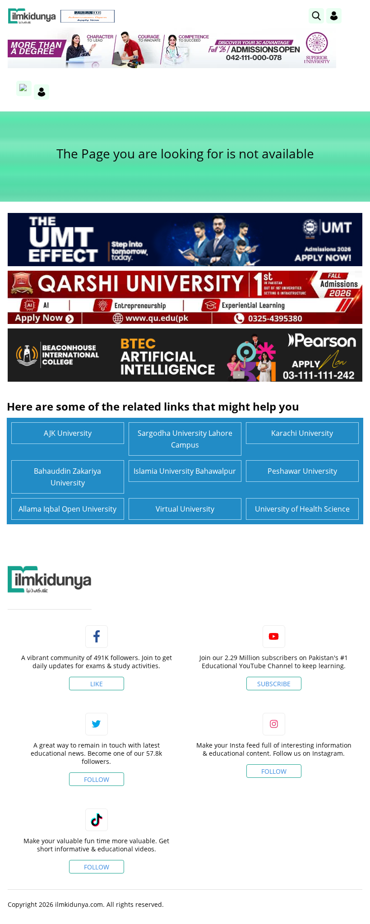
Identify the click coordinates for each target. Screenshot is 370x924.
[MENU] (355, 16)
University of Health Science (302, 509)
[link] (87, 16)
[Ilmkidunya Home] (32, 16)
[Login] (334, 15)
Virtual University (185, 509)
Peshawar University (302, 471)
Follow (96, 779)
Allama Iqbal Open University (67, 509)
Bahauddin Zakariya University (67, 477)
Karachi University (302, 433)
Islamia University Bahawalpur (185, 471)
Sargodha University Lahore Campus (185, 439)
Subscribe (274, 683)
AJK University (68, 433)
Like (96, 683)
